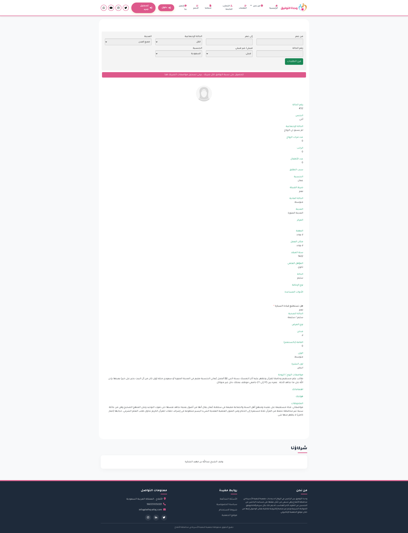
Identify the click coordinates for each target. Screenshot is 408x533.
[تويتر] (126, 8)
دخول (164, 7)
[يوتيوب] (111, 8)
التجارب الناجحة (227, 8)
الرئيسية (273, 8)
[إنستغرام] (118, 8)
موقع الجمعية (229, 515)
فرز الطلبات (294, 61)
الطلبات (243, 8)
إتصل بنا (183, 8)
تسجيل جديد (144, 8)
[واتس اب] (104, 8)
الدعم (195, 8)
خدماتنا (208, 8)
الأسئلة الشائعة (228, 499)
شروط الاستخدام (228, 510)
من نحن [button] (257, 6)
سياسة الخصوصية (226, 504)
